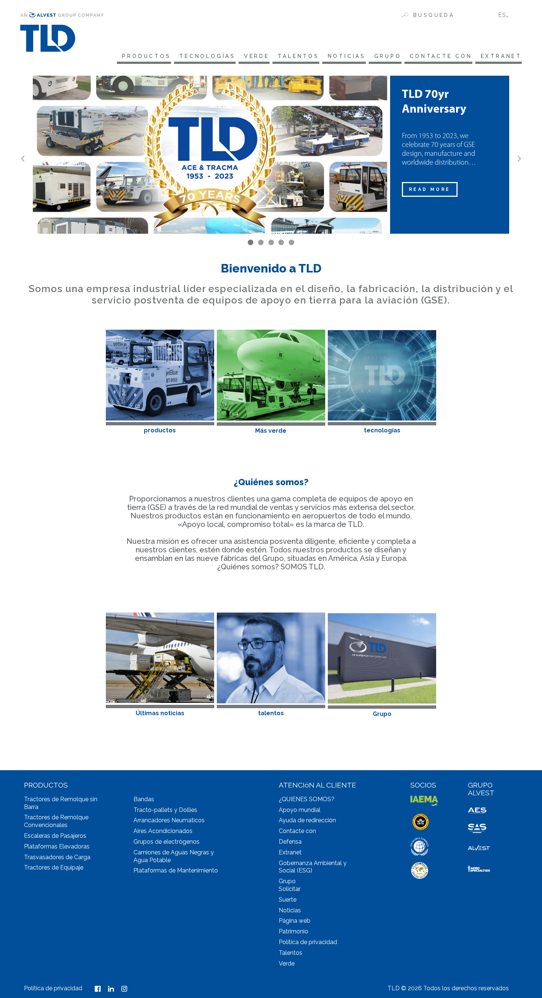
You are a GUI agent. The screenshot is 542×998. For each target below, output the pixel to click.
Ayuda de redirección (307, 820)
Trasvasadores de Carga (57, 857)
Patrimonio (293, 931)
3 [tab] (271, 242)
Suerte (287, 899)
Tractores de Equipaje (53, 867)
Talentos (298, 56)
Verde (257, 56)
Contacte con (441, 56)
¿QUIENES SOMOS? (306, 799)
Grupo (388, 56)
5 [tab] (291, 242)
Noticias (347, 56)
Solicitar (289, 888)
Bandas (143, 799)
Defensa (290, 841)
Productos (146, 56)
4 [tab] (281, 242)
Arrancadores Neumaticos (169, 820)
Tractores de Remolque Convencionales (56, 821)
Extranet (501, 56)
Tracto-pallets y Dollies (165, 809)
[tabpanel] (271, 155)
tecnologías (207, 56)
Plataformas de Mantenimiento (175, 870)
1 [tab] (250, 242)
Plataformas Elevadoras (57, 846)
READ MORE (430, 189)
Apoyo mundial (299, 809)
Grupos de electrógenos (166, 841)
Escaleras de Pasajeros (55, 835)
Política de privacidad (308, 942)
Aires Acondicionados (162, 830)
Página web (294, 920)
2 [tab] (261, 242)
